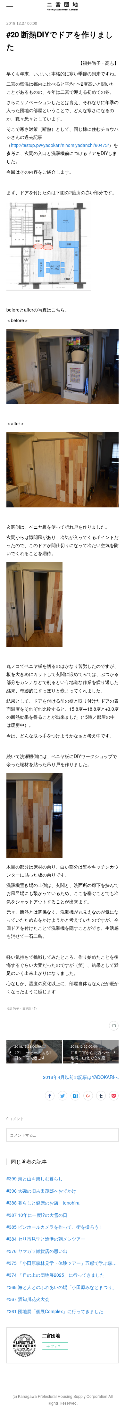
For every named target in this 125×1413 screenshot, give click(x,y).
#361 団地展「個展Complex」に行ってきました (54, 1311)
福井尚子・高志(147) (21, 1008)
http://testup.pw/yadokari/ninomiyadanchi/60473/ (60, 145)
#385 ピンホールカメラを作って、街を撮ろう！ (54, 1227)
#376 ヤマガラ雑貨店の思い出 (36, 1251)
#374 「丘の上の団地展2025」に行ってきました (55, 1275)
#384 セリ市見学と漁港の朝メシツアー (45, 1238)
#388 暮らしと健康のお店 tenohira (42, 1202)
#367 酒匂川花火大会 (27, 1299)
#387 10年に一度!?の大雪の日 (36, 1215)
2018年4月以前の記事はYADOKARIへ (81, 1077)
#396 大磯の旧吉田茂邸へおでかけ (41, 1190)
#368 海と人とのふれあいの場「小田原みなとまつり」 (61, 1287)
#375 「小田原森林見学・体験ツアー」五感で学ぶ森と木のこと (62, 1263)
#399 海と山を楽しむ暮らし (34, 1178)
